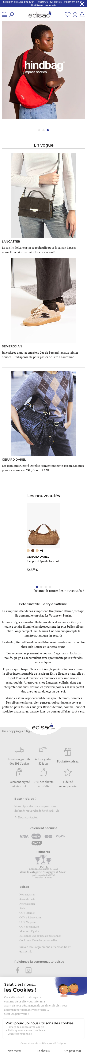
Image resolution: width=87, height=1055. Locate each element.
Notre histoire (27, 903)
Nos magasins (27, 894)
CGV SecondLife (29, 926)
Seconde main (27, 899)
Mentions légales (29, 931)
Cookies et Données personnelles (38, 940)
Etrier (65, 682)
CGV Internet (27, 913)
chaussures (21, 711)
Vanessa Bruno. (56, 647)
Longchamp (21, 631)
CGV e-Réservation (30, 917)
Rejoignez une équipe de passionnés (40, 936)
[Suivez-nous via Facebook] (17, 970)
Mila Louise (34, 647)
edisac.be (61, 947)
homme (68, 707)
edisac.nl (25, 951)
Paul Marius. (41, 631)
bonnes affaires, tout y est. (68, 711)
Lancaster (52, 682)
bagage (34, 711)
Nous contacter (27, 817)
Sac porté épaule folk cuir (43, 561)
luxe (42, 711)
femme (57, 707)
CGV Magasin (27, 922)
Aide (22, 908)
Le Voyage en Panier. (58, 615)
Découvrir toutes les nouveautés (58, 590)
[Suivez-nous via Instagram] (28, 970)
